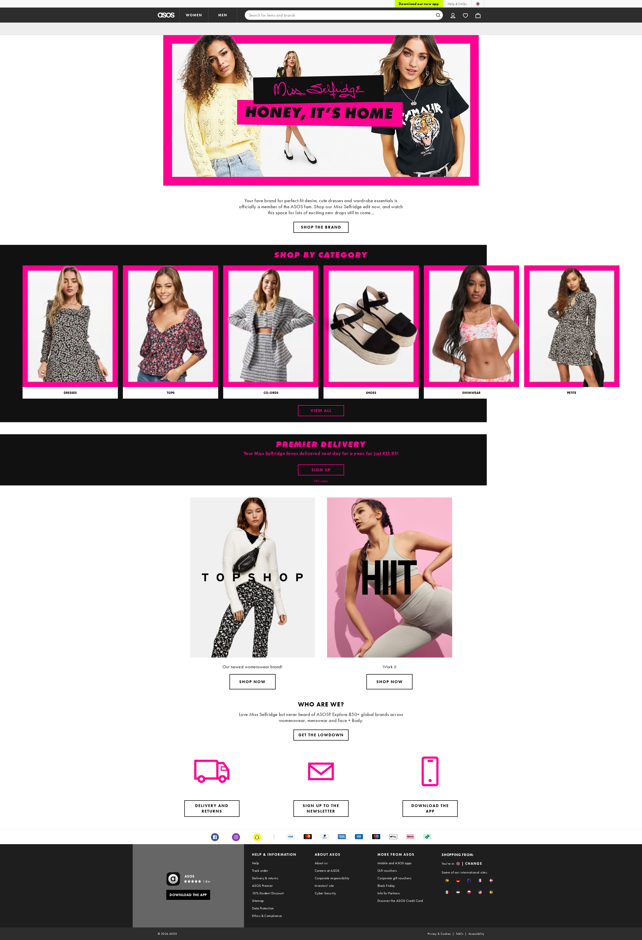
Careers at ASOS (327, 870)
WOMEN (194, 15)
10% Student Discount (268, 893)
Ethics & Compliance (267, 915)
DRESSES (70, 392)
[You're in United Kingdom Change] (478, 4)
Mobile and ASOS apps (394, 863)
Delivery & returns (265, 878)
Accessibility (476, 934)
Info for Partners (388, 893)
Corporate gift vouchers (394, 878)
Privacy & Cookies (439, 934)
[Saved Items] (465, 15)
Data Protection (263, 908)
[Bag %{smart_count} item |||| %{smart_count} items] (478, 15)
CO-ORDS (271, 392)
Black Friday (386, 885)
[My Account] (453, 15)
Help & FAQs (457, 4)
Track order (260, 870)
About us (321, 863)
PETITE (571, 392)
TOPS (171, 392)
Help (255, 863)
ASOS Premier (262, 885)
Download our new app (419, 4)
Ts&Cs (459, 934)
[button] (447, 880)
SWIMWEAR (471, 392)
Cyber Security (325, 893)
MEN (222, 15)
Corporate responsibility (332, 878)
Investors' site (324, 885)
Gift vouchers (387, 870)
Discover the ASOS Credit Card (400, 900)
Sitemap (258, 900)
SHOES (371, 392)
